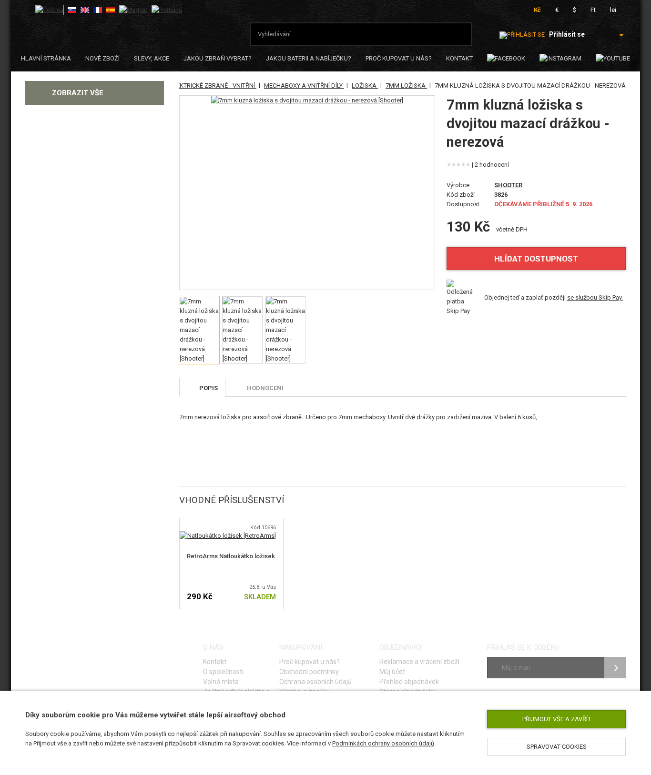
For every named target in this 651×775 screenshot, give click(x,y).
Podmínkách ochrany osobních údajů (383, 743)
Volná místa (221, 681)
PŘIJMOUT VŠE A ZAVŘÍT (556, 719)
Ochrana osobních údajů (315, 681)
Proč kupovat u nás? (399, 58)
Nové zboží (102, 58)
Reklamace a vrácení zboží (419, 661)
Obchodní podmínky (309, 671)
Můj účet (392, 671)
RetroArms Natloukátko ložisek (231, 556)
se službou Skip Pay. (595, 297)
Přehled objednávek (409, 681)
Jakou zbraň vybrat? (217, 58)
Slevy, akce (151, 58)
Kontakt (459, 58)
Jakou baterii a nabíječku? (308, 58)
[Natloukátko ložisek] (228, 535)
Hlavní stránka (46, 58)
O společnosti (223, 671)
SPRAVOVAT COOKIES (557, 746)
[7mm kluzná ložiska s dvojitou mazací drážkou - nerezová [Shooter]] (307, 100)
